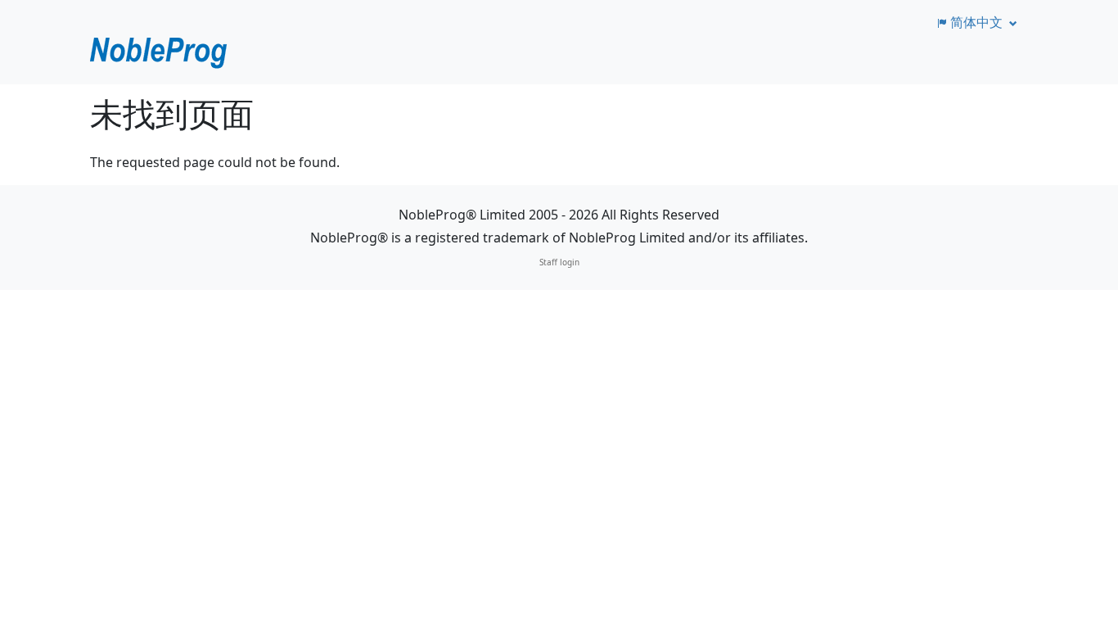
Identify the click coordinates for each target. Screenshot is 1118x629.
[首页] (159, 52)
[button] (975, 22)
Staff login (559, 262)
